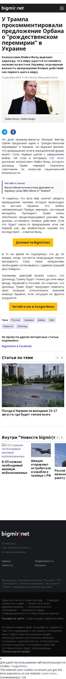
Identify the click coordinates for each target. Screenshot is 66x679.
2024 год (22, 326)
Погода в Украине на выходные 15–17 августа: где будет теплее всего (29, 412)
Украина (29, 320)
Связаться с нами (13, 603)
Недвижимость (44, 561)
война (41, 320)
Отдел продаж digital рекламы (44, 618)
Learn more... (50, 673)
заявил (51, 275)
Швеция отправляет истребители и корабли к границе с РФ (41, 468)
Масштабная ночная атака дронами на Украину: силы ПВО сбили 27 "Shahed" (29, 189)
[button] (57, 358)
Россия (16, 320)
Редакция (53, 600)
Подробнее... (19, 666)
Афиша (6, 561)
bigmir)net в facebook (17, 346)
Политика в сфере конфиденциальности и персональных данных (30, 611)
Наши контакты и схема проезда (22, 600)
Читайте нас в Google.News (33, 307)
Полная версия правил (16, 651)
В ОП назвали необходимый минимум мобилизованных (14, 467)
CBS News (56, 158)
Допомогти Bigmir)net (33, 242)
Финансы (40, 565)
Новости (8, 326)
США (51, 320)
